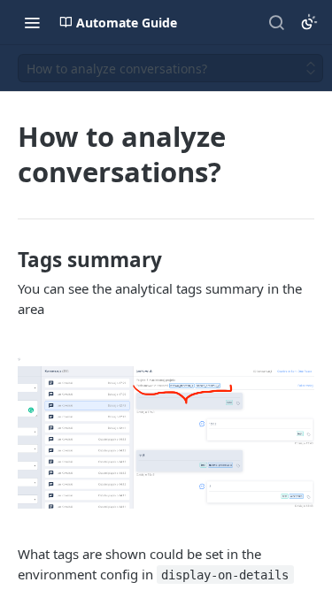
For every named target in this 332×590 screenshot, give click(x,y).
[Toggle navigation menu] (32, 22)
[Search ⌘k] (276, 22)
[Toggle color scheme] (309, 22)
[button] (166, 431)
